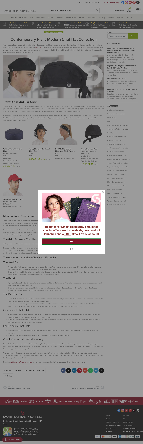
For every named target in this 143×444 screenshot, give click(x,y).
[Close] (103, 192)
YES (71, 241)
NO (71, 249)
